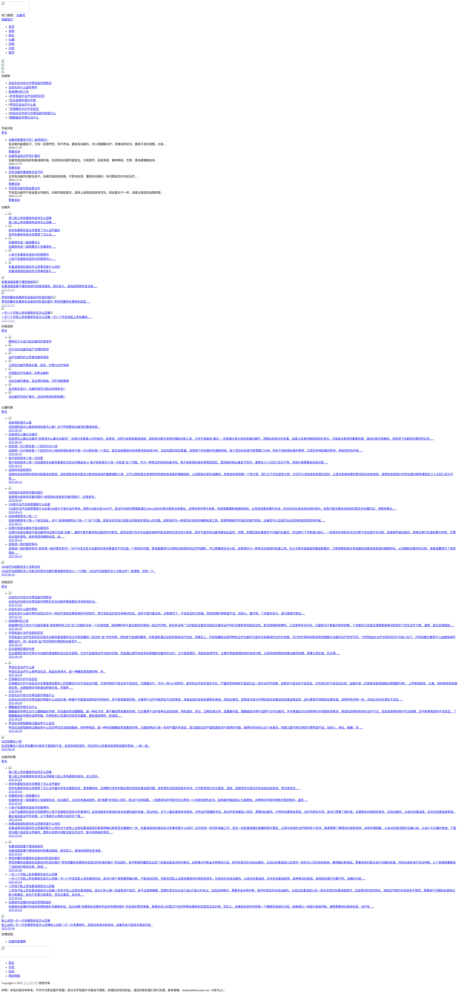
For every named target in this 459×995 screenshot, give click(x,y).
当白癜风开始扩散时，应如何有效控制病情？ (37, 396)
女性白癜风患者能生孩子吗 (26, 172)
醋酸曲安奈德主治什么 (24, 117)
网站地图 (14, 975)
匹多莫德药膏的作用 (23, 100)
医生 (11, 35)
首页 (11, 26)
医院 (11, 52)
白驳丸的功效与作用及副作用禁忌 (30, 83)
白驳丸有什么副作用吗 (23, 87)
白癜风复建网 (17, 941)
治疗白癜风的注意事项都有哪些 (29, 357)
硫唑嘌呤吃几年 (19, 91)
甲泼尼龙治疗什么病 (23, 104)
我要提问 (7, 19)
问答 (11, 48)
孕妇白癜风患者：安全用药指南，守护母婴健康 (39, 380)
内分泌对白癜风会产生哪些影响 (29, 349)
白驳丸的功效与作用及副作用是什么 (33, 113)
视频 (11, 31)
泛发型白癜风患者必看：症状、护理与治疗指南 (39, 365)
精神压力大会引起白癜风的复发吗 (30, 341)
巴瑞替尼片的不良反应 (24, 109)
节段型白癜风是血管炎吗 (24, 188)
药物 (11, 44)
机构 (11, 971)
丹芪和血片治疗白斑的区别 (27, 96)
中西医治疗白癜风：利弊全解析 (29, 373)
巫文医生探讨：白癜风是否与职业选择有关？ (37, 388)
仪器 (11, 39)
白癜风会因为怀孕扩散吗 (24, 156)
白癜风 (20, 15)
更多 (4, 132)
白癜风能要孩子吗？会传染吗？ (29, 139)
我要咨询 (14, 151)
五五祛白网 (30, 983)
